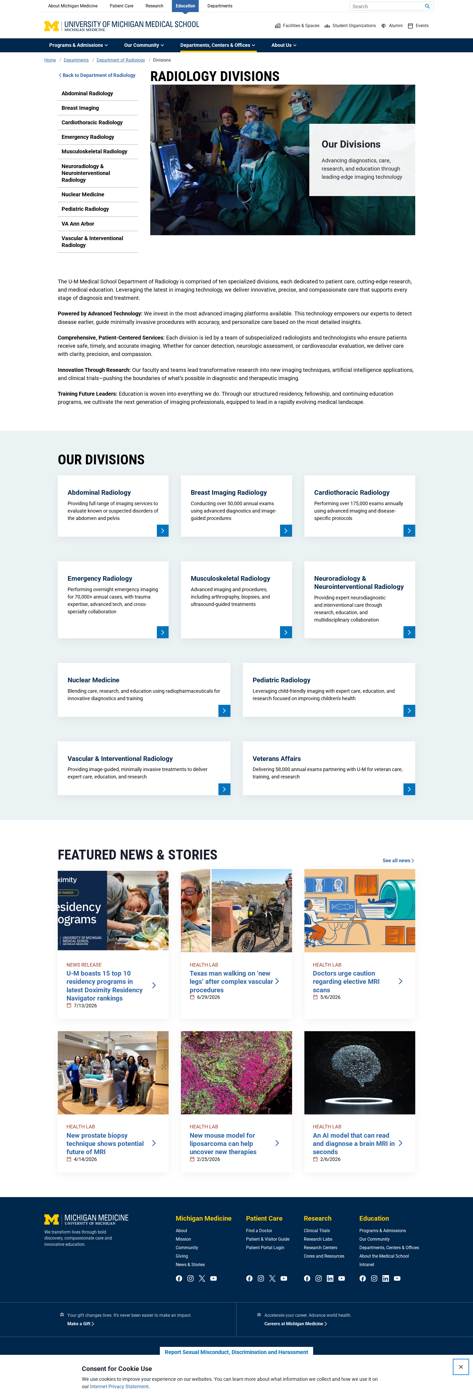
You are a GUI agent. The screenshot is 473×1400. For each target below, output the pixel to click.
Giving (182, 1256)
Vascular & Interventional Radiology (92, 241)
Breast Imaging (80, 108)
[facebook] (179, 1279)
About (181, 1230)
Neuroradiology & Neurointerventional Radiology (86, 173)
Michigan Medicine (204, 1218)
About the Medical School (384, 1256)
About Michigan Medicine (72, 5)
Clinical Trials (317, 1230)
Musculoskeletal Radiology (94, 151)
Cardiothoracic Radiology (92, 122)
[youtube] (213, 1279)
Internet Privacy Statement (119, 1386)
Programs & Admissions (382, 1230)
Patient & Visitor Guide (267, 1239)
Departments (219, 5)
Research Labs (318, 1239)
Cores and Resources (324, 1256)
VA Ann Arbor (78, 223)
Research (154, 5)
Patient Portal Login (265, 1247)
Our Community (374, 1239)
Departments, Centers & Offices (389, 1247)
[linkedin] (330, 1279)
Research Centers (320, 1247)
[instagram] (190, 1279)
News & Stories (190, 1264)
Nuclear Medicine (83, 194)
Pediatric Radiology (85, 209)
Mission (183, 1239)
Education (185, 5)
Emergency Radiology (88, 137)
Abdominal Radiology (87, 93)
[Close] (461, 1367)
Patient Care (121, 5)
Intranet (366, 1264)
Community (187, 1247)
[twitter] (202, 1279)
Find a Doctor (259, 1230)
